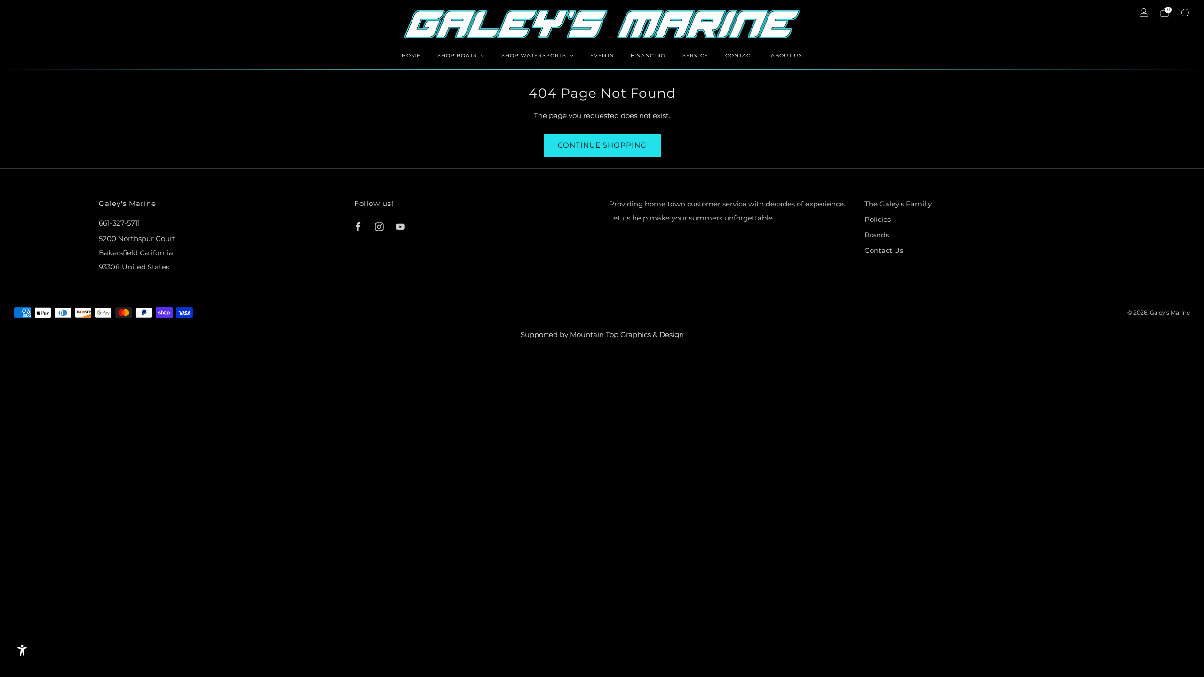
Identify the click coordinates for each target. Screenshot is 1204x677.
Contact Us (883, 250)
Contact (739, 55)
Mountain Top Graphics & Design (627, 334)
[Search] (1185, 12)
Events (602, 55)
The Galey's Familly (898, 203)
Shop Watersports (533, 55)
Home (411, 55)
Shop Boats (457, 55)
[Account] (1144, 12)
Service (695, 55)
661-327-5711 (119, 223)
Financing (648, 55)
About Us (786, 55)
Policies (877, 219)
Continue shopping (602, 145)
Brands (876, 234)
